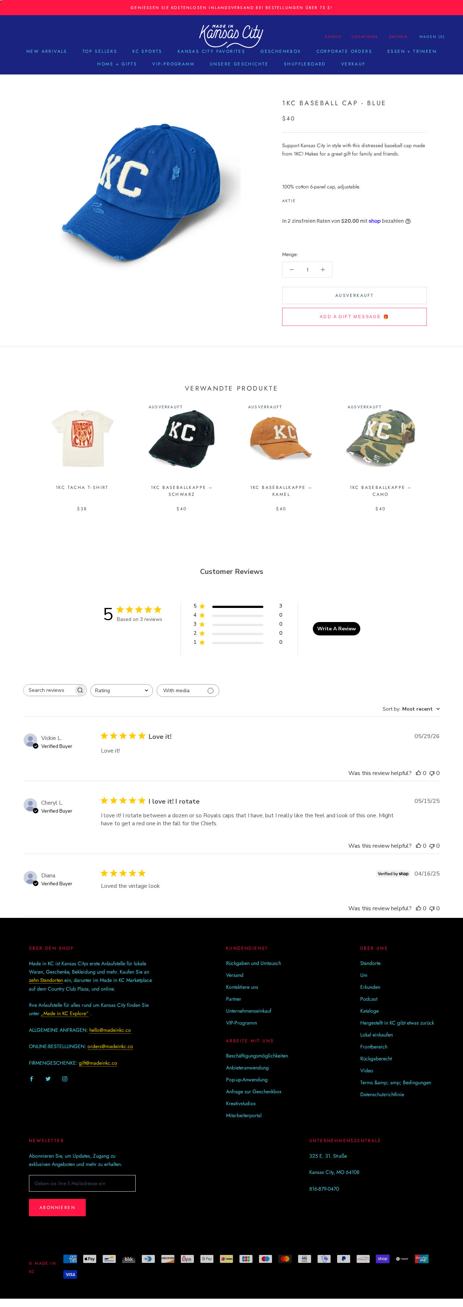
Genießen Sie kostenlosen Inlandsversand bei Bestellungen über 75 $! (231, 7)
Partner (233, 998)
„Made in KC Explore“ (65, 1013)
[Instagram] (64, 1078)
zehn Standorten (46, 980)
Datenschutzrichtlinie (382, 1094)
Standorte (370, 963)
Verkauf (353, 64)
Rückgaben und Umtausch (253, 963)
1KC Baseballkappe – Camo (381, 491)
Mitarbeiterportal (244, 1115)
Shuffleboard (305, 64)
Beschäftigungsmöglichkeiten (257, 1055)
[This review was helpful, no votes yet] (418, 773)
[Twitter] (312, 199)
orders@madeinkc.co (110, 1046)
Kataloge (369, 1010)
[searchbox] (48, 690)
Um (364, 975)
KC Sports (147, 51)
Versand (234, 975)
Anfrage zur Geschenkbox (253, 1091)
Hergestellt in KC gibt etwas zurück (397, 1022)
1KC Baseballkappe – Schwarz (182, 491)
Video (366, 1070)
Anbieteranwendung (247, 1067)
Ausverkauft (354, 295)
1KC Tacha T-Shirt (82, 487)
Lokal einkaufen (376, 1034)
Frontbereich (373, 1046)
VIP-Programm (173, 64)
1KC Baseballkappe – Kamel (281, 491)
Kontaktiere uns (242, 987)
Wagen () (432, 36)
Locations (365, 36)
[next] (440, 447)
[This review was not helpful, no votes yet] (431, 773)
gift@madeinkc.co (98, 1063)
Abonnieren (57, 1207)
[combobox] (121, 690)
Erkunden (370, 987)
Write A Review (336, 628)
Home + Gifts (117, 64)
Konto (333, 36)
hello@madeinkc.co (110, 1030)
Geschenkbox (280, 51)
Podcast (368, 998)
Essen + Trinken (412, 51)
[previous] (22, 447)
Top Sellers (99, 51)
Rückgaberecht (376, 1058)
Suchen (398, 36)
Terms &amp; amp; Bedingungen (395, 1082)
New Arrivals (46, 51)
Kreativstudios (241, 1103)
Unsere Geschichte (239, 64)
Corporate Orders (344, 51)
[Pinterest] (321, 199)
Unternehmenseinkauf (248, 1010)
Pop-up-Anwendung (247, 1079)
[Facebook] (303, 199)
